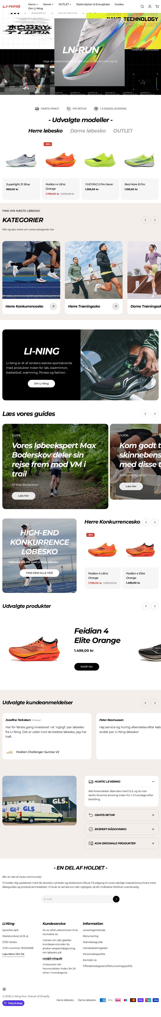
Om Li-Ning (41, 383)
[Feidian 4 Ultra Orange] (61, 159)
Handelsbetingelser (95, 948)
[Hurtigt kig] (35, 147)
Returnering (90, 936)
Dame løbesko (87, 1000)
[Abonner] (116, 899)
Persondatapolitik (94, 954)
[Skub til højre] (155, 220)
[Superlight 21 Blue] (21, 159)
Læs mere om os (13, 954)
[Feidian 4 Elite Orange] (140, 549)
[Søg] (142, 6)
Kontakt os (90, 960)
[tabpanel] (80, 170)
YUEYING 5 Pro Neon (99, 184)
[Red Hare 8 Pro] (140, 159)
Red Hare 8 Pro (135, 184)
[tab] (45, 130)
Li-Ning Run (19, 996)
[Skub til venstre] (145, 220)
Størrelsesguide (93, 942)
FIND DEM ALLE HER (39, 572)
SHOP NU (86, 666)
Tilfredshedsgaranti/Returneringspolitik (107, 966)
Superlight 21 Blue (18, 184)
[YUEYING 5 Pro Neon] (100, 159)
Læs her (23, 495)
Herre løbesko (65, 1000)
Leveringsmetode (94, 930)
